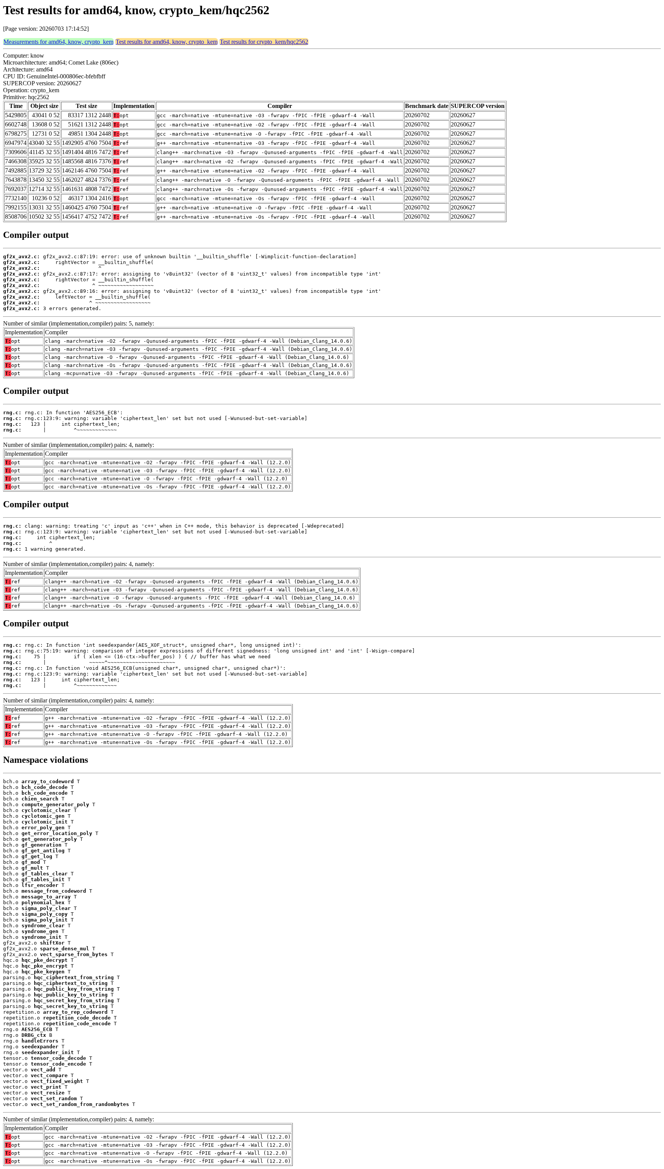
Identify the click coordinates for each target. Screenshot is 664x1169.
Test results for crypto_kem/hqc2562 (264, 41)
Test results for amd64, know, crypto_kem (166, 41)
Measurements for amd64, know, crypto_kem (58, 41)
